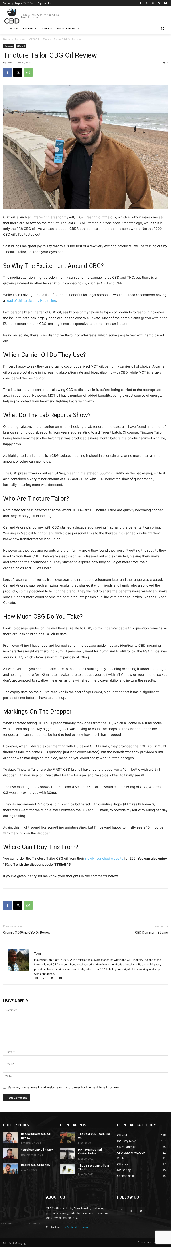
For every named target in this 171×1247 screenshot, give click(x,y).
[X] (153, 3)
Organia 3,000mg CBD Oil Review (26, 933)
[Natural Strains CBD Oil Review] (10, 1137)
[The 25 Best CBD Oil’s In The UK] (67, 1169)
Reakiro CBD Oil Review (35, 1165)
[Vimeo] (159, 3)
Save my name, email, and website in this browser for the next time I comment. (65, 1087)
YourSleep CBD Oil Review (37, 1149)
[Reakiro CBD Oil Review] (10, 1168)
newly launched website (104, 858)
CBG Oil (34, 39)
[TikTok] (46, 978)
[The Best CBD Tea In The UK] (67, 1137)
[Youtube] (165, 3)
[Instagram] (146, 3)
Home (7, 39)
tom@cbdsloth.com (74, 1227)
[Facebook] (140, 3)
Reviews (20, 39)
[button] (162, 28)
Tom (9, 62)
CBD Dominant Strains (151, 933)
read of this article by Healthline (31, 300)
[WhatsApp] (28, 72)
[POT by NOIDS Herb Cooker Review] (67, 1153)
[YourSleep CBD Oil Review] (10, 1153)
